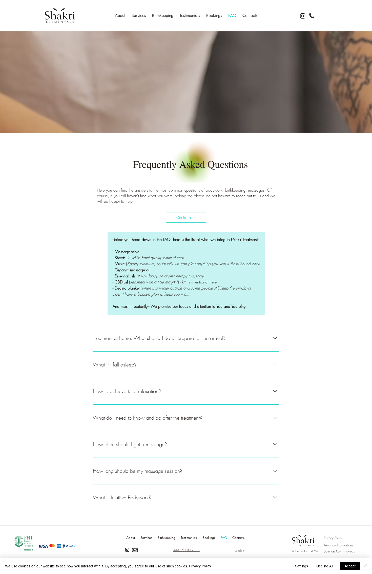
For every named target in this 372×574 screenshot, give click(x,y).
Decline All (324, 565)
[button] (186, 218)
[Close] (366, 566)
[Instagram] (302, 15)
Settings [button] (301, 565)
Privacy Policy (200, 565)
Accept (350, 565)
